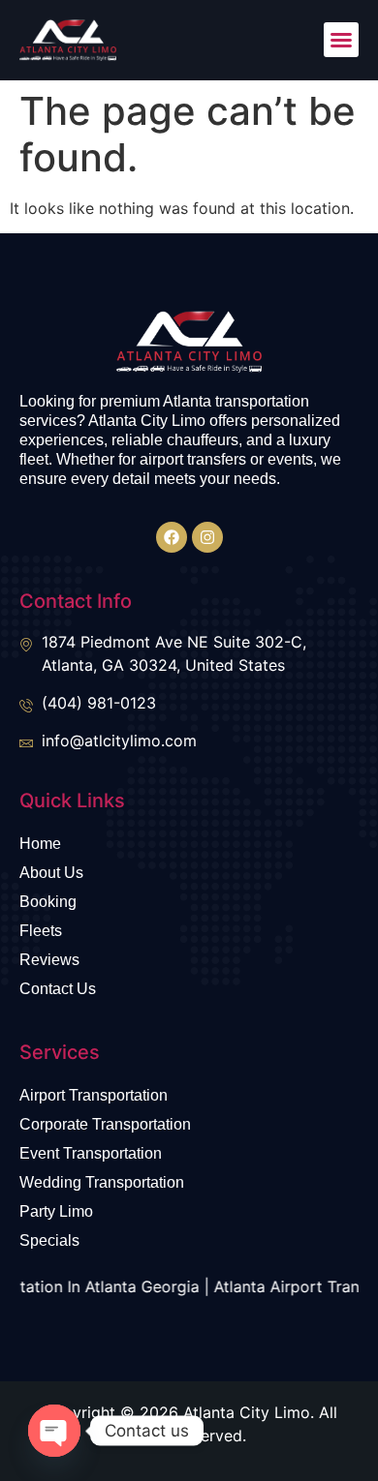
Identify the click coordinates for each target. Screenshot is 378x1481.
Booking (48, 901)
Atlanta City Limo (246, 1412)
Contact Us (57, 989)
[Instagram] (207, 537)
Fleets (40, 930)
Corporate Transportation (105, 1124)
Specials (49, 1240)
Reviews (49, 960)
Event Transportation (90, 1153)
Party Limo (56, 1211)
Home (40, 843)
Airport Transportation (93, 1095)
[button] (341, 39)
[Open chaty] (54, 1431)
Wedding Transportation (101, 1182)
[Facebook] (171, 537)
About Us (51, 872)
